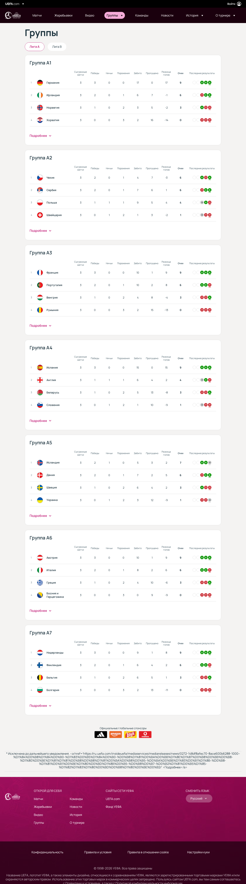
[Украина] (41, 500)
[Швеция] (41, 488)
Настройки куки (198, 852)
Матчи (38, 799)
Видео (38, 815)
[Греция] (41, 583)
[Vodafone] (145, 734)
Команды (76, 799)
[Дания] (41, 475)
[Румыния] (41, 310)
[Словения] (41, 405)
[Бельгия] (41, 678)
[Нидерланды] (41, 653)
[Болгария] (41, 690)
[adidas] (101, 734)
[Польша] (41, 203)
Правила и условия (97, 852)
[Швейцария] (41, 215)
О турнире (77, 823)
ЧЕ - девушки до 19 (13, 15)
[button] (114, 15)
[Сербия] (41, 190)
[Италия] (41, 570)
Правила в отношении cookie (148, 852)
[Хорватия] (41, 120)
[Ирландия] (41, 95)
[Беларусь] (41, 392)
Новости (76, 807)
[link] (37, 15)
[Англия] (41, 380)
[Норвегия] (41, 108)
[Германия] (41, 83)
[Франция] (41, 273)
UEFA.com (113, 799)
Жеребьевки (43, 807)
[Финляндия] (41, 665)
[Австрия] (41, 558)
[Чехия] (41, 178)
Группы (39, 823)
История (76, 815)
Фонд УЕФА (113, 807)
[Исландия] (41, 463)
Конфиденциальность (47, 852)
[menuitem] (38, 15)
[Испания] (41, 367)
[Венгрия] (41, 297)
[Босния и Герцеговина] (41, 595)
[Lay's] (130, 734)
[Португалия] (41, 285)
